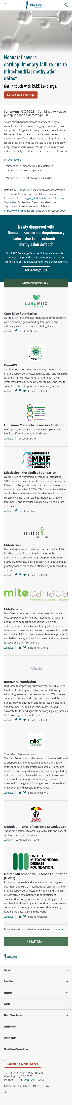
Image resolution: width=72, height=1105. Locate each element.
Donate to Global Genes (22, 1064)
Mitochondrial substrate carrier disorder (29, 178)
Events (7, 1003)
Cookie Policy (10, 1026)
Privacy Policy (10, 1037)
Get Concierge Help (36, 270)
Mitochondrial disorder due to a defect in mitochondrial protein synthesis (29, 168)
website (8, 331)
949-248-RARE (27, 1080)
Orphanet (21, 189)
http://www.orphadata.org (19, 210)
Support (7, 970)
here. (60, 929)
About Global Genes (13, 1015)
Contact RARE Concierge (20, 95)
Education (8, 981)
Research (8, 992)
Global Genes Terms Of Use (16, 1049)
